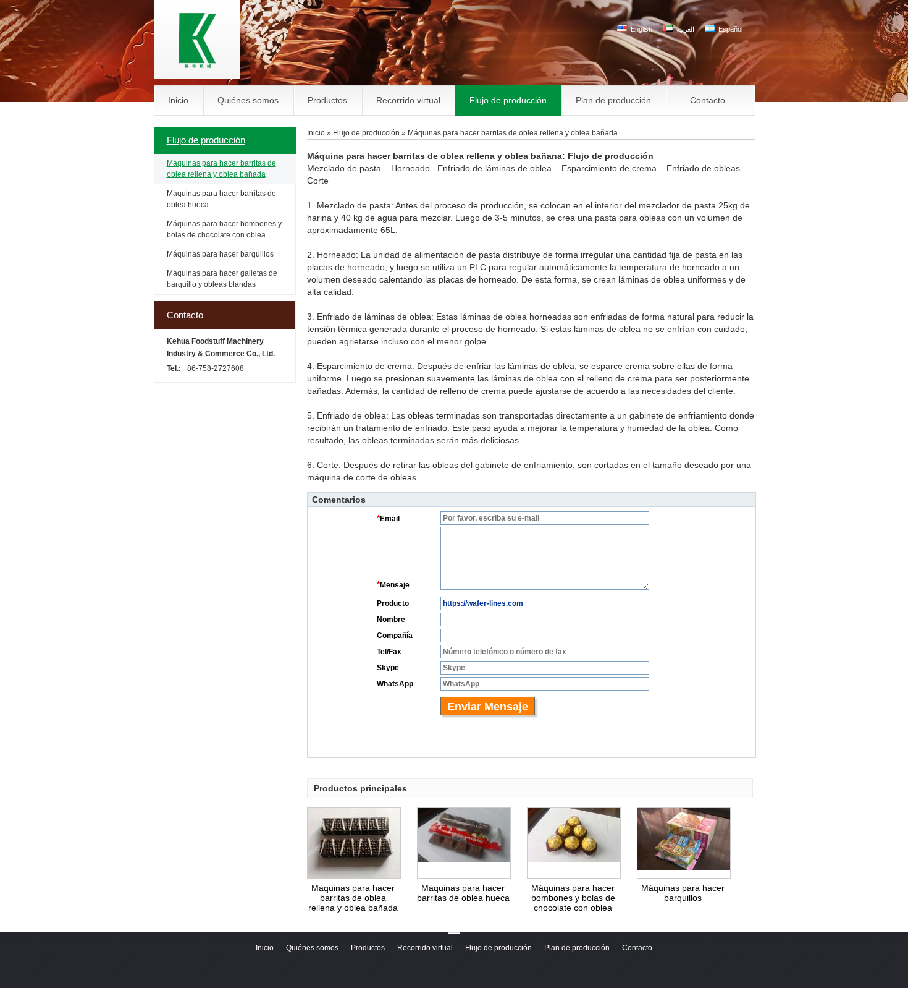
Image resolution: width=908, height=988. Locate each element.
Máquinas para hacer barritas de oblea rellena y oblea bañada (221, 169)
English (640, 29)
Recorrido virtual (425, 947)
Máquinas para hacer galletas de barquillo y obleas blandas (222, 279)
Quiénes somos (312, 947)
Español (729, 29)
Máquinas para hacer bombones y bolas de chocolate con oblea (224, 229)
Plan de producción (577, 947)
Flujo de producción (206, 140)
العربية (684, 29)
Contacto (185, 315)
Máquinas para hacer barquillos (220, 254)
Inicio (316, 133)
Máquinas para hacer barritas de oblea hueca (221, 199)
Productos (368, 947)
